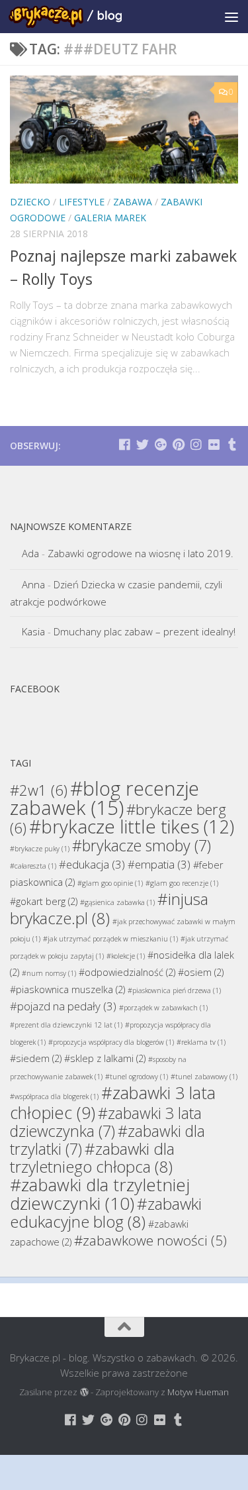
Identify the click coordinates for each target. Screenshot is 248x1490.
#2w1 (38, 790)
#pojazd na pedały (63, 1006)
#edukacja (92, 864)
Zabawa (132, 201)
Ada (30, 553)
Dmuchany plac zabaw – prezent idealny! (144, 631)
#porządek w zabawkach (163, 1007)
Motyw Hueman (198, 1392)
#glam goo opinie (110, 883)
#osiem (201, 972)
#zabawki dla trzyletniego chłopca (92, 1157)
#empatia (159, 864)
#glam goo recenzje (181, 883)
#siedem (36, 1058)
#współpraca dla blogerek (54, 1096)
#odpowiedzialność (127, 972)
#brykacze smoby (141, 845)
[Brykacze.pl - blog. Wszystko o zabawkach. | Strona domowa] (84, 16)
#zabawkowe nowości (150, 1240)
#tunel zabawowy (204, 1076)
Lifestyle (81, 201)
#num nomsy (49, 973)
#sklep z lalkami (104, 1058)
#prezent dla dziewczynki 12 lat (66, 1025)
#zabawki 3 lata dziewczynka (106, 1122)
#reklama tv (201, 1042)
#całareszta (33, 866)
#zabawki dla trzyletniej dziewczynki (100, 1194)
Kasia (33, 631)
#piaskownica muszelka (67, 989)
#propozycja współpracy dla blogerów (111, 1042)
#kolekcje (125, 956)
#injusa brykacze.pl (109, 908)
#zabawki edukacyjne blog (106, 1212)
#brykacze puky (39, 848)
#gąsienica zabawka (117, 902)
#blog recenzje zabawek (104, 798)
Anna (33, 584)
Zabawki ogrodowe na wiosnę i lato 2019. (140, 553)
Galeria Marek (110, 217)
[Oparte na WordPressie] (83, 1392)
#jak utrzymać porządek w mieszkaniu (110, 938)
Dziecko (30, 201)
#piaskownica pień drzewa (174, 990)
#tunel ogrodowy (136, 1076)
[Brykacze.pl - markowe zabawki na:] (124, 444)
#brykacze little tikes (131, 826)
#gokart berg (43, 901)
